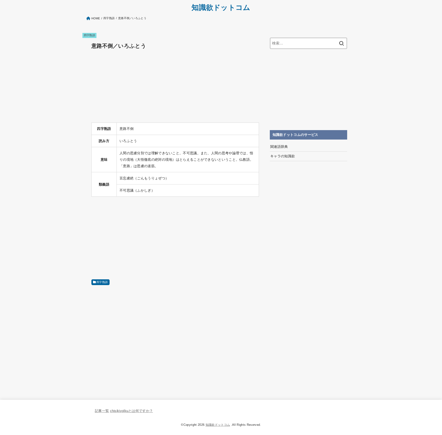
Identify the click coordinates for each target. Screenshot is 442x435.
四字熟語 (89, 35)
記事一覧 (102, 411)
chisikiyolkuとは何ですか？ (131, 411)
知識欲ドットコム (221, 7)
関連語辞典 (279, 147)
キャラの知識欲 (282, 156)
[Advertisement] (175, 86)
